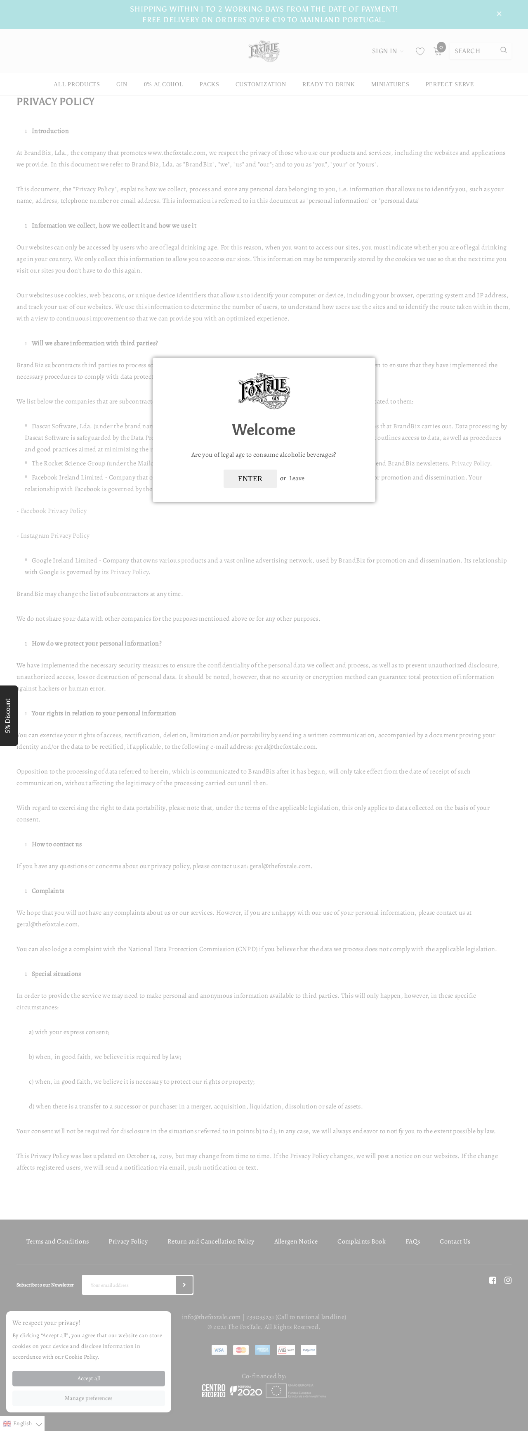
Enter (250, 479)
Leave (297, 478)
